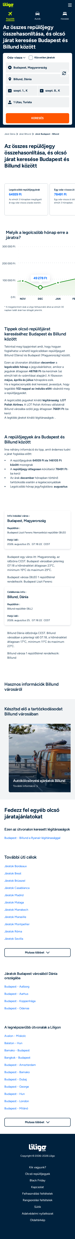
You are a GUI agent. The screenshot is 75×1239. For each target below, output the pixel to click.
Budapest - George (16, 1086)
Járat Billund (25, 134)
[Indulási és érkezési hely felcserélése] (64, 73)
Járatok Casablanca (16, 888)
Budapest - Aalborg (16, 986)
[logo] (8, 5)
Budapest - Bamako (17, 1072)
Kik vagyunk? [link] (37, 1167)
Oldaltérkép (37, 1220)
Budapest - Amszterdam (20, 1065)
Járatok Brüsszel (14, 880)
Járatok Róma (13, 931)
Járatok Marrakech (16, 909)
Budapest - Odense (16, 1008)
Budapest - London (16, 1101)
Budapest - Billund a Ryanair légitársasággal (32, 838)
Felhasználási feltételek (37, 1193)
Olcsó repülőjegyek (37, 1174)
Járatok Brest (12, 873)
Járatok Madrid (13, 895)
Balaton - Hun (13, 1043)
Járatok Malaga (14, 902)
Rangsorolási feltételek (37, 1200)
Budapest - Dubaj (15, 1079)
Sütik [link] (37, 1207)
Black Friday (37, 1180)
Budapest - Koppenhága (19, 1001)
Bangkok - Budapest (17, 1057)
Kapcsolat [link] (37, 1187)
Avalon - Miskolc (15, 1036)
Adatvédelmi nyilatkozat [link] (37, 1213)
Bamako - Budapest (17, 1050)
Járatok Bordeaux (15, 866)
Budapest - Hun (14, 1094)
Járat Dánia (9, 134)
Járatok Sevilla (13, 938)
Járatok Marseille (15, 917)
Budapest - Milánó (16, 1108)
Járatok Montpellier (16, 924)
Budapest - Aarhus (16, 994)
